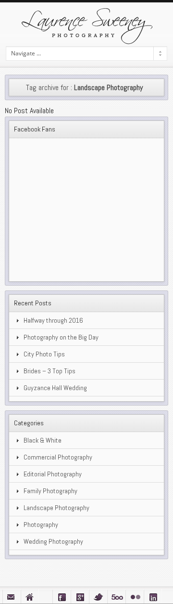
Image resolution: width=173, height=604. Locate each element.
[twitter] (98, 597)
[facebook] (61, 597)
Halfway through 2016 (53, 320)
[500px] (116, 597)
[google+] (79, 597)
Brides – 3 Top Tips (49, 371)
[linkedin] (152, 597)
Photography (41, 524)
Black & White (43, 440)
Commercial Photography (58, 457)
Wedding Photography (53, 541)
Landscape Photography (56, 507)
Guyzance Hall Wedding (55, 387)
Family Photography (50, 490)
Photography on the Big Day (61, 337)
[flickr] (134, 597)
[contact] (11, 597)
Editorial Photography (53, 474)
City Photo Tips (44, 354)
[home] (29, 597)
